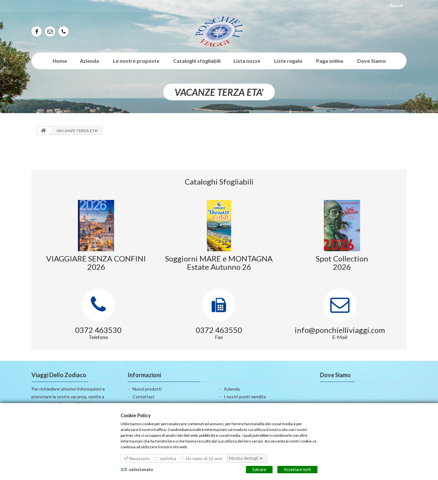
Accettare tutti (297, 469)
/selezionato (137, 469)
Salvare (259, 469)
